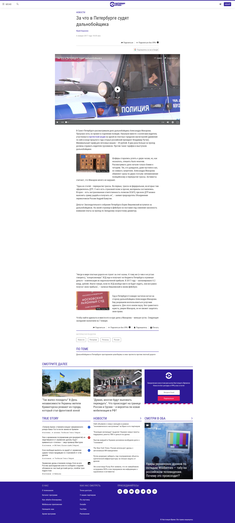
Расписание (84, 513)
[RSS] (149, 491)
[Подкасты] (154, 491)
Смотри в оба (155, 418)
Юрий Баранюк (82, 31)
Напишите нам (48, 509)
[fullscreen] (177, 122)
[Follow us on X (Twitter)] (125, 491)
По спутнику (85, 500)
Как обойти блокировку (52, 500)
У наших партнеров (88, 495)
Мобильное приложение (52, 504)
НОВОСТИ (100, 418)
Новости (80, 12)
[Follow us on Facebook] (120, 491)
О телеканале (47, 490)
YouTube (83, 509)
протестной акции (97, 136)
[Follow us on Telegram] (143, 491)
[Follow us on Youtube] (131, 491)
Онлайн (83, 504)
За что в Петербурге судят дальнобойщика (79, 58)
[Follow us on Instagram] (137, 491)
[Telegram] (220, 4)
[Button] (127, 42)
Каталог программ (49, 495)
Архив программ (49, 513)
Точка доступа (86, 490)
